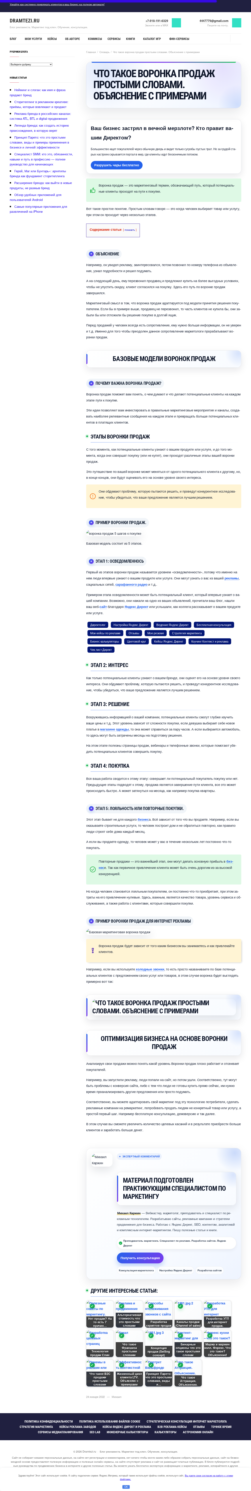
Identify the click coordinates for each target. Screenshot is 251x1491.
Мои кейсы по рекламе (105, 633)
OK (126, 1486)
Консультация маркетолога (136, 1270)
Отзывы (134, 633)
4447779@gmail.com (214, 21)
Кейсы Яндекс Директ (168, 641)
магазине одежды (114, 729)
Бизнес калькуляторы (104, 641)
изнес (143, 819)
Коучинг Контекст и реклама (209, 641)
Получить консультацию (140, 1257)
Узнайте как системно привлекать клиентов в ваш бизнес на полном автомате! (57, 4)
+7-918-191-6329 (157, 21)
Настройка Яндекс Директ (131, 625)
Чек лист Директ (101, 650)
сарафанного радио (131, 584)
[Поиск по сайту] (235, 38)
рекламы (232, 578)
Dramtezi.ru (25, 21)
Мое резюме (155, 633)
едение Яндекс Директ (172, 625)
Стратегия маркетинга (187, 633)
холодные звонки (150, 969)
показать (130, 229)
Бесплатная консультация (214, 625)
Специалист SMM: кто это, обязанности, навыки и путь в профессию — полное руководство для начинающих (41, 159)
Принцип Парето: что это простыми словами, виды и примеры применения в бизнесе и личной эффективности (39, 142)
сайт (103, 606)
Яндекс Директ (136, 606)
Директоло (97, 625)
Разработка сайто (210, 1270)
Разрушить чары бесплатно (116, 164)
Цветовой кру (136, 641)
